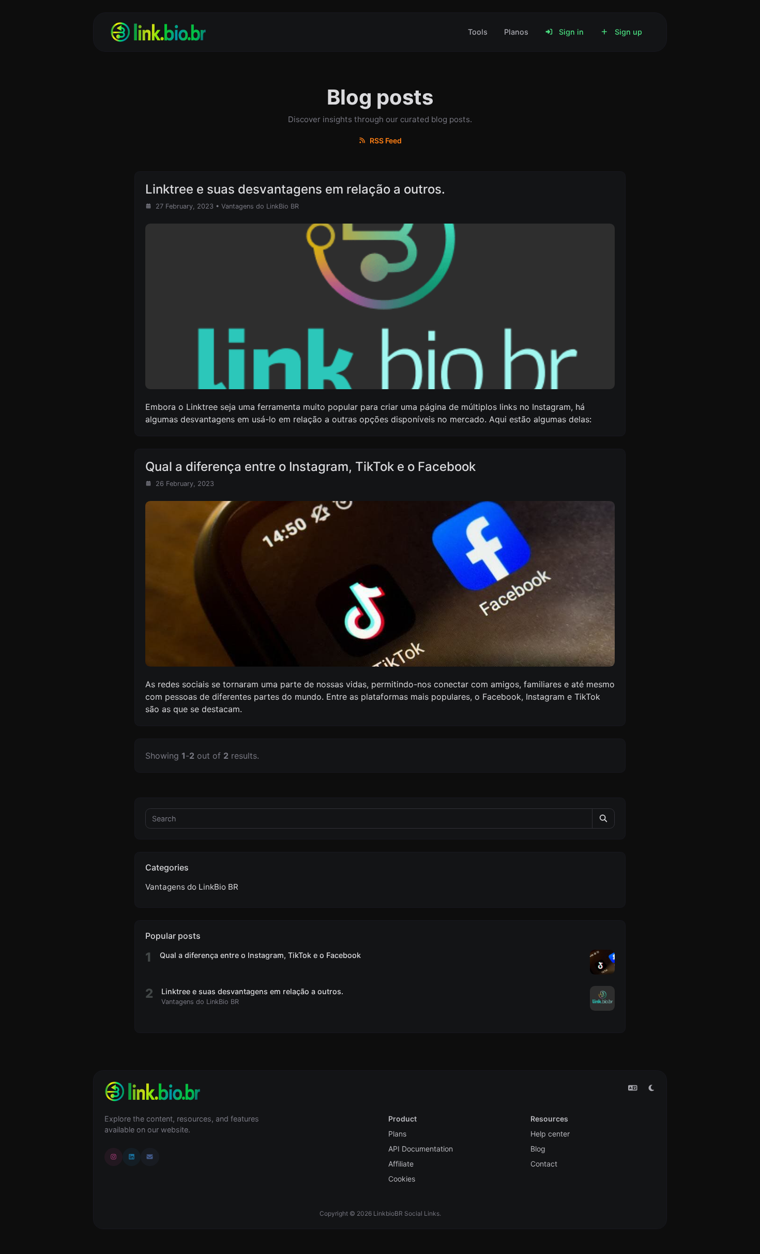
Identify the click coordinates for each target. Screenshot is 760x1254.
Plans (397, 1133)
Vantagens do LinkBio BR (260, 206)
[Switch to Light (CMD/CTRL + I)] (651, 1088)
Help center (550, 1133)
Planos (516, 31)
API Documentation (420, 1148)
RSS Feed (385, 140)
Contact (543, 1163)
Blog (537, 1148)
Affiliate (401, 1163)
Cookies (401, 1178)
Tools (478, 31)
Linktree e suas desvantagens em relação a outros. (252, 991)
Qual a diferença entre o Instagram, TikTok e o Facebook (260, 955)
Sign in (570, 31)
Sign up (627, 31)
